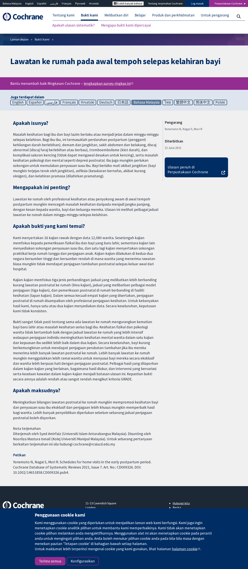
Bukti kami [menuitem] (89, 15)
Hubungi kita (181, 503)
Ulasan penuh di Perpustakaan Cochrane (188, 169)
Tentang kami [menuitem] (63, 15)
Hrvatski (94, 3)
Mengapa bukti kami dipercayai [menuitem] (126, 25)
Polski (220, 102)
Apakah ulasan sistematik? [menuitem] (73, 25)
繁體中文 (183, 102)
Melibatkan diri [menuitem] (116, 15)
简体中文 (203, 102)
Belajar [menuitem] (140, 15)
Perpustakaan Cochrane (228, 3)
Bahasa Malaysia (12, 3)
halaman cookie (184, 549)
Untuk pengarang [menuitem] (215, 15)
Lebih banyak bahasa (129, 3)
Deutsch (105, 102)
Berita (177, 507)
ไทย (167, 102)
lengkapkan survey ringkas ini (107, 83)
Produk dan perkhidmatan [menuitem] (173, 15)
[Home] (25, 17)
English (29, 3)
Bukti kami (42, 39)
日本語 (122, 102)
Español (41, 3)
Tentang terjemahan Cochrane (165, 3)
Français (66, 3)
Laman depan (19, 39)
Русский (80, 3)
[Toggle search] (238, 16)
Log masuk (197, 3)
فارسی (54, 3)
